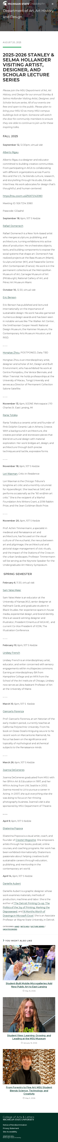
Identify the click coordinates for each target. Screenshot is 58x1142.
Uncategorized (10, 929)
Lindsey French (11, 652)
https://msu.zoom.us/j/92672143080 (23, 196)
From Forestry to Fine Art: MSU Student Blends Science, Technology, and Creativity (29, 1090)
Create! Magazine (26, 840)
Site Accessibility (10, 1132)
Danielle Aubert (12, 883)
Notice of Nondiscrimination (15, 1125)
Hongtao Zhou (11, 352)
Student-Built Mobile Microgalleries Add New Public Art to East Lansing (29, 985)
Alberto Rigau (11, 152)
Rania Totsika (10, 415)
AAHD (16, 927)
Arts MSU (25, 927)
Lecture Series (37, 927)
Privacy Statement (11, 1128)
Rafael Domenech (13, 226)
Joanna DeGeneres (13, 770)
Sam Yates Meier (12, 590)
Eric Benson (9, 297)
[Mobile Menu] (53, 4)
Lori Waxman (10, 473)
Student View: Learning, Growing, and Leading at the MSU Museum (29, 1037)
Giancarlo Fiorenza (13, 711)
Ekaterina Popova (13, 828)
